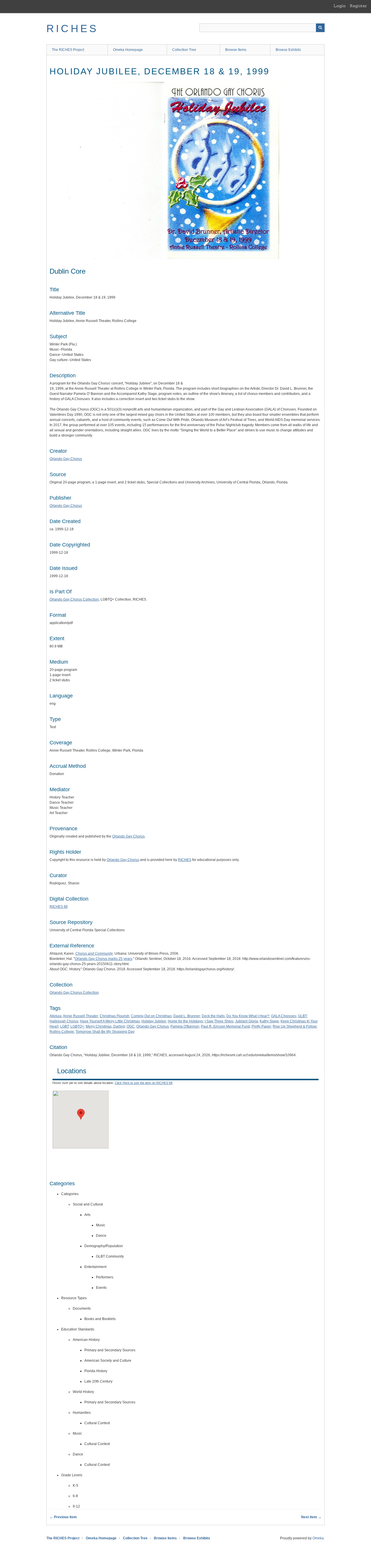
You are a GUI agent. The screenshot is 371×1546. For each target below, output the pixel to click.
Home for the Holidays (185, 1021)
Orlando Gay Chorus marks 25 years (103, 959)
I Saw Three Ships (219, 1021)
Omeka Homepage (128, 50)
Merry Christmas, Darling (105, 1026)
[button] (81, 1114)
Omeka (318, 1538)
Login (340, 5)
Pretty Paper (261, 1026)
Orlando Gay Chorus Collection (74, 599)
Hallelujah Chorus (64, 1021)
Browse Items (235, 50)
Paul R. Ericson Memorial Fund (225, 1026)
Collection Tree (184, 50)
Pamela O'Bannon (184, 1026)
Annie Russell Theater (80, 1016)
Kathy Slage (269, 1021)
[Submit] (320, 27)
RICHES (72, 28)
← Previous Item (63, 1517)
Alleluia (55, 1016)
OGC (130, 1026)
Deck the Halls (213, 1016)
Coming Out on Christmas (151, 1016)
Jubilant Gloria (246, 1021)
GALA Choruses (283, 1016)
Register (358, 5)
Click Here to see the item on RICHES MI (143, 1083)
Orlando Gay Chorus (66, 459)
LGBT (64, 1026)
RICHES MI (59, 907)
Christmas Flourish (114, 1016)
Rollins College (62, 1032)
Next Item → (311, 1517)
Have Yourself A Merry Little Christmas (110, 1021)
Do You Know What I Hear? (247, 1016)
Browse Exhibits (288, 50)
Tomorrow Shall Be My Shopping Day (105, 1032)
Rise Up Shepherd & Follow (295, 1026)
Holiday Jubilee (153, 1021)
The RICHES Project (68, 50)
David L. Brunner (186, 1016)
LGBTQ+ (77, 1026)
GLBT (302, 1016)
